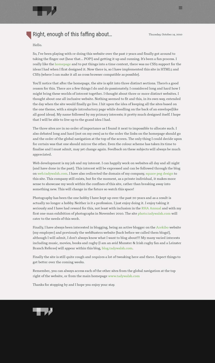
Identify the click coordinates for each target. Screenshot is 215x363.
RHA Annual (151, 208)
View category (28, 35)
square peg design (159, 173)
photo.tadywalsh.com (154, 213)
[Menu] (180, 7)
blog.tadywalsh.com (117, 248)
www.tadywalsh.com (124, 275)
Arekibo (162, 227)
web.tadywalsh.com (52, 173)
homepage (63, 63)
